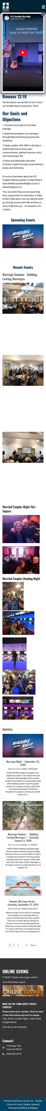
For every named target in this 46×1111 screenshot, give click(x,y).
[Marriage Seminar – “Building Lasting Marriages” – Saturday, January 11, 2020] (23, 815)
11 (26, 945)
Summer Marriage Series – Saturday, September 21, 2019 (23, 903)
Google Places (9, 1022)
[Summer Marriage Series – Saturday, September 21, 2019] (23, 885)
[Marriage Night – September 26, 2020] (23, 745)
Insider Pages (21, 1018)
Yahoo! (10, 1018)
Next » (34, 945)
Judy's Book (35, 1018)
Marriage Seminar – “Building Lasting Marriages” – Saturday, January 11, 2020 (23, 837)
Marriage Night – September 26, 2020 (23, 763)
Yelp (4, 1018)
